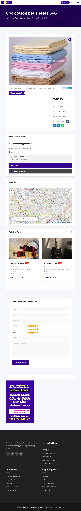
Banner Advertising (49, 460)
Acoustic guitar (50, 263)
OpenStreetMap (61, 222)
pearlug (61, 507)
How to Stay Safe (48, 483)
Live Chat (45, 476)
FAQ (43, 480)
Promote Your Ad (48, 464)
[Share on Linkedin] (58, 125)
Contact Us (46, 490)
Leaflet (52, 222)
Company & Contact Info (14, 476)
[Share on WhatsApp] (62, 125)
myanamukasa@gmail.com (20, 144)
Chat (16, 165)
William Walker (17, 263)
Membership (46, 457)
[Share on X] (55, 125)
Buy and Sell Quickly (49, 453)
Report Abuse (60, 116)
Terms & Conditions (49, 487)
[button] (37, 218)
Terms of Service (12, 487)
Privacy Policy (11, 490)
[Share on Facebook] (67, 121)
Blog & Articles (11, 480)
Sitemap (9, 483)
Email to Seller (19, 171)
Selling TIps (46, 450)
